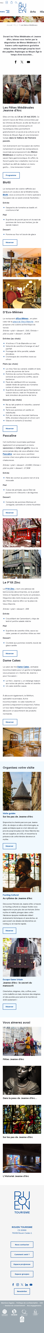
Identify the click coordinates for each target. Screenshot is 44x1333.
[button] (16, 2)
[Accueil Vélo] (22, 1319)
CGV (41, 1303)
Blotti (5, 195)
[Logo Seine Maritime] (14, 1312)
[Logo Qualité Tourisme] (24, 1312)
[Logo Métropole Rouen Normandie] (5, 1312)
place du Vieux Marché (23, 321)
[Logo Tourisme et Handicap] (35, 1312)
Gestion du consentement (15, 1305)
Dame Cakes (23, 667)
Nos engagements (34, 1305)
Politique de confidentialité (27, 1303)
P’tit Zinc (10, 589)
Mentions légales (7, 1303)
